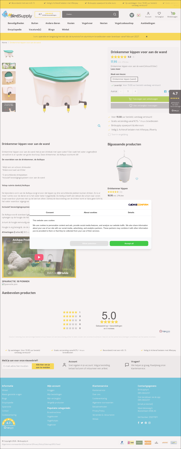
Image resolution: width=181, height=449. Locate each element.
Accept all (129, 243)
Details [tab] (131, 212)
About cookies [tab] (90, 212)
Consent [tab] (50, 212)
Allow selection (89, 243)
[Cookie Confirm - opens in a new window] (138, 204)
